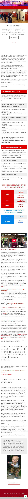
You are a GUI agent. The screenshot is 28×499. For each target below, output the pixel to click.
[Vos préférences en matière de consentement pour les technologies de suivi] (25, 496)
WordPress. (19, 496)
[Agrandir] (19, 457)
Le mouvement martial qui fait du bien (13, 381)
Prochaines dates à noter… (14, 48)
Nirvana (14, 496)
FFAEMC (5, 313)
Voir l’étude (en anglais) (6, 374)
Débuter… (6, 228)
